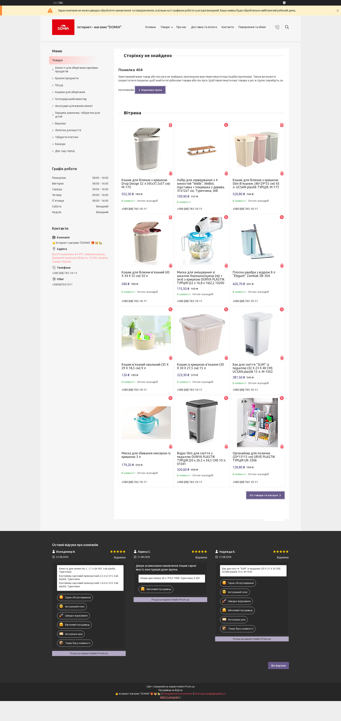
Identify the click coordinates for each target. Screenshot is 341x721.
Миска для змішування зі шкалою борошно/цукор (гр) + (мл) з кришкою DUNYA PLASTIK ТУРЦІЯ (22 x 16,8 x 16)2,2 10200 (201, 277)
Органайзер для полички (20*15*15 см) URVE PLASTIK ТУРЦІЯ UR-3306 (254, 456)
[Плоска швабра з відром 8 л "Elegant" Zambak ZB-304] (257, 241)
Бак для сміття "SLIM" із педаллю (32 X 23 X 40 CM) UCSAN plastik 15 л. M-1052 (253, 368)
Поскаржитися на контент (177, 693)
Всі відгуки (278, 665)
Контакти (228, 27)
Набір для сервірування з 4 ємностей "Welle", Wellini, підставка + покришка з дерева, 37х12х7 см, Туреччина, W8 (201, 185)
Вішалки (60, 123)
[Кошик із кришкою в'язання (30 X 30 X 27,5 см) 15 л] (202, 334)
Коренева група (151, 89)
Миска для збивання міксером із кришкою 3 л (146, 454)
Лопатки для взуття (68, 130)
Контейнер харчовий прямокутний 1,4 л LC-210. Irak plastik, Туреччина (88, 584)
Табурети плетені (66, 137)
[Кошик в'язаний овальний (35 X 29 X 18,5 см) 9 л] (146, 334)
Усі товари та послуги (264, 495)
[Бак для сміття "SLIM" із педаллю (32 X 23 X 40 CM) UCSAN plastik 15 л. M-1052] (257, 334)
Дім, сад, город (65, 150)
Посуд (59, 85)
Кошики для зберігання (70, 92)
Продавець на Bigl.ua (170, 690)
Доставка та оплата (204, 27)
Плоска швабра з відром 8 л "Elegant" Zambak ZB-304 (254, 274)
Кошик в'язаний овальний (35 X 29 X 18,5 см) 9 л (145, 366)
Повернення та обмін (252, 27)
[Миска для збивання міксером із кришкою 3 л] (146, 422)
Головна (150, 27)
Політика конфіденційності (210, 693)
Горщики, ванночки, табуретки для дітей (77, 114)
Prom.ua (190, 686)
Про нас (181, 27)
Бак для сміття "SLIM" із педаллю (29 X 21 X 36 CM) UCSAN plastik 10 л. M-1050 (251, 570)
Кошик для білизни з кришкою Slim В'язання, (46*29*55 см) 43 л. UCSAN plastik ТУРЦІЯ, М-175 (256, 183)
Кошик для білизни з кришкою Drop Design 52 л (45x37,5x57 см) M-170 (146, 183)
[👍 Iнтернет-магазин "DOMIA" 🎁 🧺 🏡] (63, 27)
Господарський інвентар (71, 99)
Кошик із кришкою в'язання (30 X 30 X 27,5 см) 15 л (200, 366)
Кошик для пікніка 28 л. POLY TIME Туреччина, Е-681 (170, 578)
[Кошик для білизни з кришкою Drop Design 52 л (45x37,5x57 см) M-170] (146, 149)
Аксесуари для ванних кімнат (74, 105)
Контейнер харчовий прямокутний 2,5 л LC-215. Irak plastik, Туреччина (88, 577)
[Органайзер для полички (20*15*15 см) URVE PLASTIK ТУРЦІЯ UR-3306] (257, 422)
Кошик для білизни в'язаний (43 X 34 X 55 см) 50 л (146, 274)
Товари (165, 27)
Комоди (60, 144)
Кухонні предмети (67, 78)
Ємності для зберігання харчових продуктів (76, 69)
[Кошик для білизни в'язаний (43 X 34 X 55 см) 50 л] (146, 241)
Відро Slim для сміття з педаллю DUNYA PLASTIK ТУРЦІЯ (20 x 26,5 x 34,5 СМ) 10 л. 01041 (201, 458)
